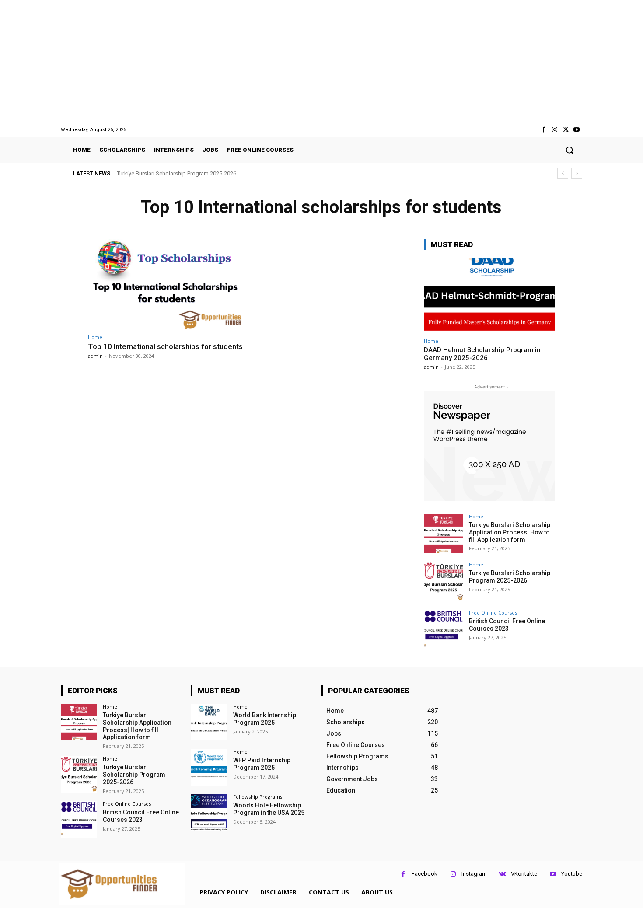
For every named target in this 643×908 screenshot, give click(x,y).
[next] (576, 173)
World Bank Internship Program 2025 (264, 719)
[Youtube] (576, 129)
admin (95, 356)
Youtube (571, 873)
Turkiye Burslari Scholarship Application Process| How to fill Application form (509, 532)
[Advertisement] (321, 63)
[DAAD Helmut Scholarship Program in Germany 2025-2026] (489, 295)
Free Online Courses (493, 612)
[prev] (562, 173)
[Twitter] (565, 129)
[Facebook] (543, 129)
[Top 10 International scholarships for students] (166, 284)
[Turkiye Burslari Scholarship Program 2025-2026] (443, 581)
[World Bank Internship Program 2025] (209, 722)
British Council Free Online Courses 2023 (175, 173)
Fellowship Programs (257, 796)
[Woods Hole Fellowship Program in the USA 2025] (209, 812)
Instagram (474, 873)
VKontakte (524, 873)
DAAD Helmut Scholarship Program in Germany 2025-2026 (482, 354)
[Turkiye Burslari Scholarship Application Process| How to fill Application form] (443, 533)
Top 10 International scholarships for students (165, 346)
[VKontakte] (502, 874)
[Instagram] (554, 129)
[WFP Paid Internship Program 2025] (209, 767)
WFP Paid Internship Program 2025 (261, 764)
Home (95, 337)
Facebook (424, 873)
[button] (569, 150)
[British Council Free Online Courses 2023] (443, 630)
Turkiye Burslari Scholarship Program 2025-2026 (509, 576)
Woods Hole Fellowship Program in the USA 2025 (268, 809)
